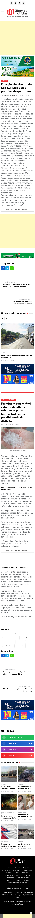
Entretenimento (23, 812)
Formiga (3, 352)
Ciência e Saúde (22, 873)
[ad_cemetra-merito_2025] (17, 61)
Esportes (10, 880)
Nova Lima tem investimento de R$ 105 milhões (8, 818)
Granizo (5, 642)
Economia (10, 878)
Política (24, 883)
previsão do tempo (8, 646)
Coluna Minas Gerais (8, 812)
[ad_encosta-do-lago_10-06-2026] (17, 71)
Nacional (21, 784)
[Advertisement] (17, 38)
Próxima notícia (24, 299)
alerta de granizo (16, 634)
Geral (3, 813)
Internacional (5, 841)
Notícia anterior (10, 282)
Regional (26, 868)
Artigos (10, 873)
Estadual (4, 784)
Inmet (12, 642)
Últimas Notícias (9, 95)
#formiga (5, 634)
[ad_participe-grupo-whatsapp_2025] (17, 255)
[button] (2, 318)
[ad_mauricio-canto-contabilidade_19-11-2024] (17, 368)
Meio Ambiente (13, 883)
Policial (17, 868)
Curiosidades (27, 875)
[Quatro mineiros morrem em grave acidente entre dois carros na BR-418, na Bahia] (26, 774)
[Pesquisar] (33, 12)
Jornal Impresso (23, 880)
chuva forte (24, 638)
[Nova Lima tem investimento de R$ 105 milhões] (9, 802)
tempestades (20, 646)
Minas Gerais (20, 642)
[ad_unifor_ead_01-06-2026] (17, 379)
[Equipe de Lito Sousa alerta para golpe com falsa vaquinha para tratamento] (26, 802)
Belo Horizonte (7, 638)
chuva (16, 638)
